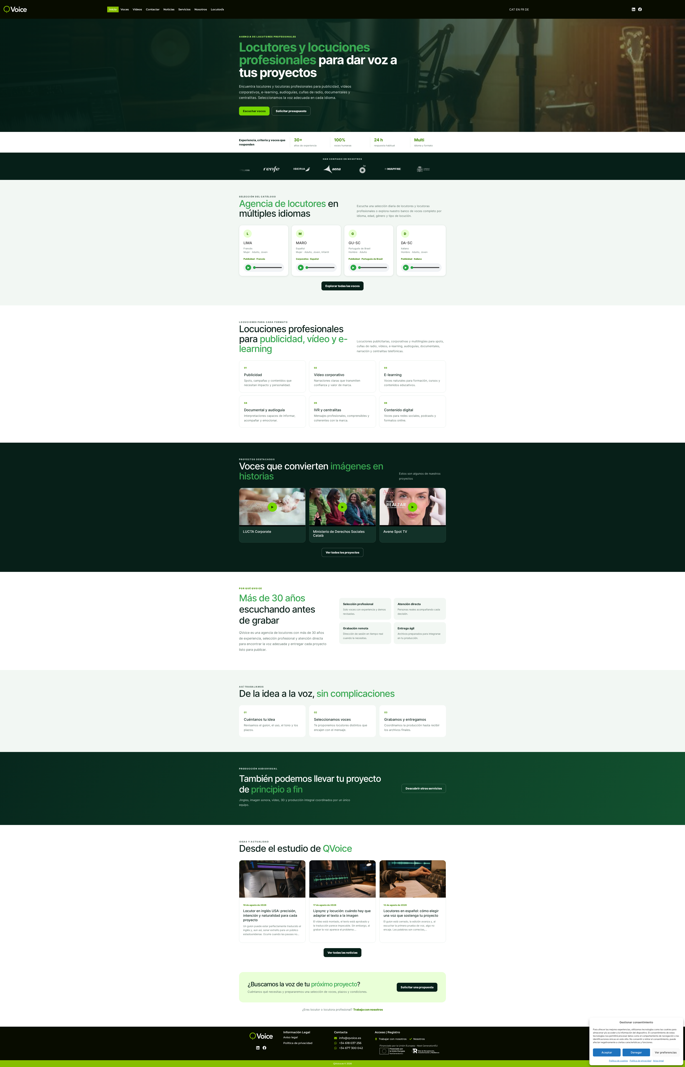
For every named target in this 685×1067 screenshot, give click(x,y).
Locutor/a (217, 9)
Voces (125, 9)
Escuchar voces (254, 111)
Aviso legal (658, 1060)
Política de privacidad (640, 1060)
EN (518, 9)
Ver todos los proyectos (342, 552)
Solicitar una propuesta (417, 987)
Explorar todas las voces (342, 286)
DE (527, 9)
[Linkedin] (633, 9)
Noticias (168, 9)
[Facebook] (640, 9)
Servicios (184, 9)
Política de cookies (618, 1060)
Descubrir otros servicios (424, 788)
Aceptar (607, 1052)
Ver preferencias (666, 1052)
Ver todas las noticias (342, 952)
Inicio (113, 9)
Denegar (636, 1052)
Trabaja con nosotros (368, 1009)
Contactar (152, 9)
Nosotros (200, 9)
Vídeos (137, 9)
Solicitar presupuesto (291, 111)
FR (522, 9)
